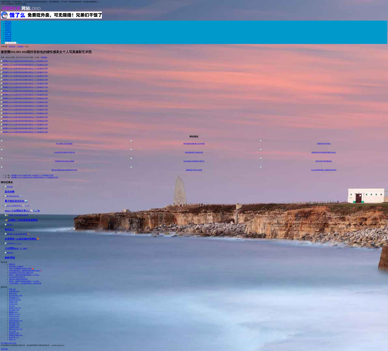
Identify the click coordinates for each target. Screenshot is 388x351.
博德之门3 (14, 314)
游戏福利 (14, 327)
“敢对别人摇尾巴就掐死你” (18, 279)
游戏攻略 (14, 325)
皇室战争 (14, 337)
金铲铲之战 (15, 308)
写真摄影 (44, 57)
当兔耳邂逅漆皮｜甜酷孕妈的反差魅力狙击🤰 (25, 270)
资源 (12, 289)
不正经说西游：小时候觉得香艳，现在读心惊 (25, 283)
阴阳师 (13, 312)
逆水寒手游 (15, 300)
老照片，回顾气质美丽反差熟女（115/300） (24, 275)
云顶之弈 (14, 318)
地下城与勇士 (15, 295)
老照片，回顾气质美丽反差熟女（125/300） (24, 281)
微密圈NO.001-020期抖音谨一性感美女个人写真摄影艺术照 (32, 175)
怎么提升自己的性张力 (17, 277)
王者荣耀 (14, 291)
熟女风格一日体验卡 (16, 266)
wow (12, 331)
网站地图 (4, 349)
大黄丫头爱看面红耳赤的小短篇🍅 (21, 268)
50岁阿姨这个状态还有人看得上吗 (21, 273)
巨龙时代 (14, 333)
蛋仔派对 (14, 310)
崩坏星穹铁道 (15, 321)
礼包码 (13, 304)
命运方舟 (14, 316)
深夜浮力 (12, 264)
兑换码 (13, 302)
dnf (12, 306)
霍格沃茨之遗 (15, 329)
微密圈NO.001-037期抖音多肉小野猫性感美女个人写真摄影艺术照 (34, 177)
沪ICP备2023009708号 (8, 343)
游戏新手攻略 (15, 335)
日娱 (12, 339)
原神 (13, 293)
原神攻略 (14, 298)
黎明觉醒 (14, 323)
